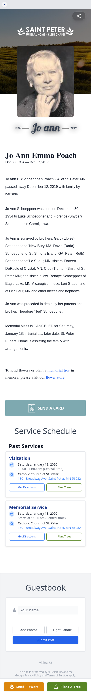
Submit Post (45, 640)
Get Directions (27, 487)
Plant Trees (64, 487)
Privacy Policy (33, 675)
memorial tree (58, 370)
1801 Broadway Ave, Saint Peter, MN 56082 (49, 478)
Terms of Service (57, 675)
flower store (55, 377)
